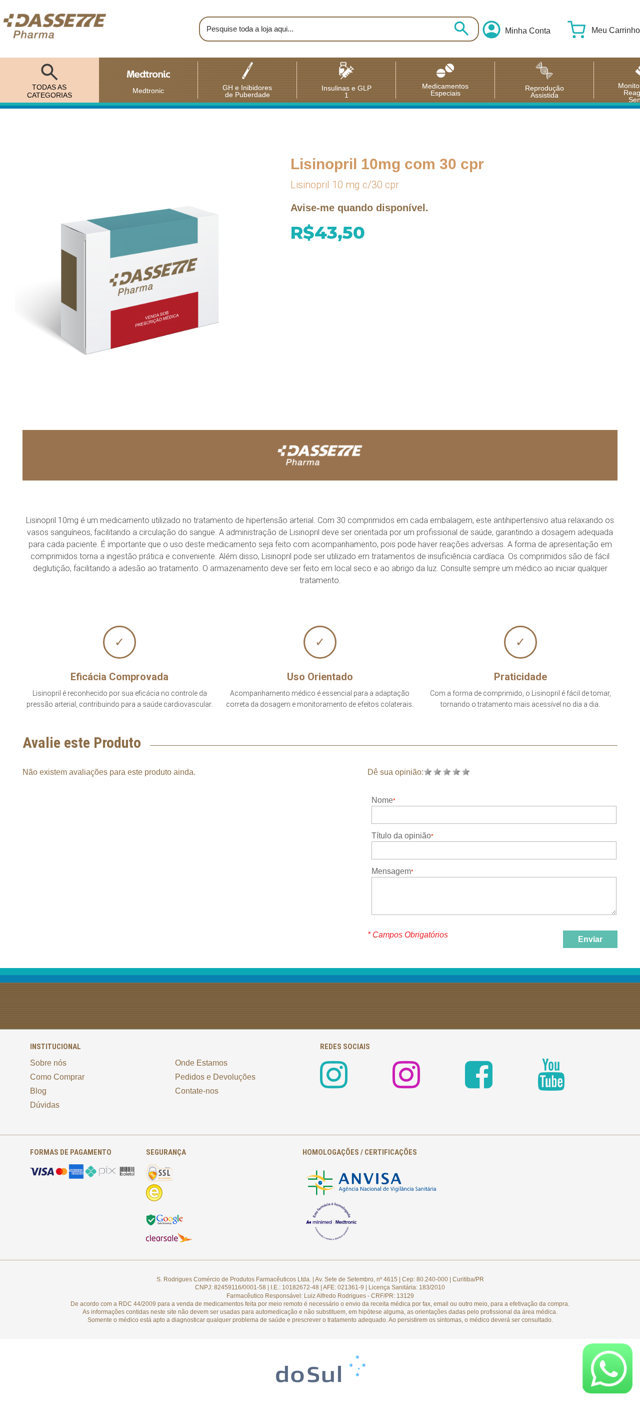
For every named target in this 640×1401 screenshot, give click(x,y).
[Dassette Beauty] (406, 1083)
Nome (382, 800)
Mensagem (391, 871)
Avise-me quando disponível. (359, 207)
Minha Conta (527, 31)
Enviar (590, 939)
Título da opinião (401, 835)
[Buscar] (461, 28)
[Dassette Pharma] (55, 29)
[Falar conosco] (607, 1368)
